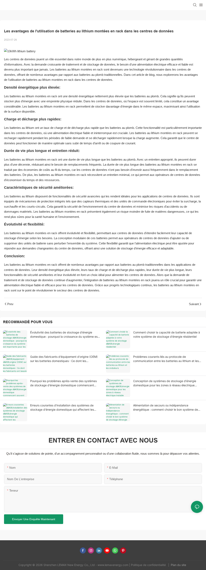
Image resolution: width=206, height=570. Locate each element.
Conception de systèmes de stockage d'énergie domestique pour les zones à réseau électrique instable (164, 383)
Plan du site (179, 565)
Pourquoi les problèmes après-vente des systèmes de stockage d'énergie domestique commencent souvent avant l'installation (63, 383)
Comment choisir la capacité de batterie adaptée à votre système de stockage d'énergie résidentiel (166, 334)
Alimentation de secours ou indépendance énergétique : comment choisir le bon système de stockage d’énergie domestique (165, 408)
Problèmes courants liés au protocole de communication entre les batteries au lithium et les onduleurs (166, 359)
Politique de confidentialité (149, 565)
